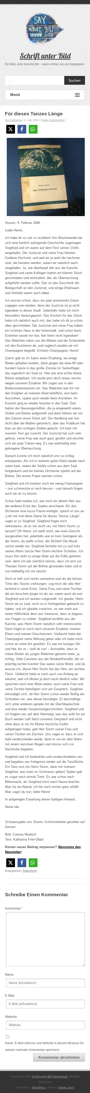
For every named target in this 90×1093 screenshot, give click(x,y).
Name (9, 974)
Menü (15, 95)
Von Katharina (13, 120)
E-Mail (9, 995)
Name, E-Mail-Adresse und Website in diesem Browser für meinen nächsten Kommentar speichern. (44, 1046)
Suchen (74, 80)
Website (11, 1017)
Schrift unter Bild (45, 55)
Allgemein (29, 871)
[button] (10, 129)
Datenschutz (60, 1076)
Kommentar (14, 908)
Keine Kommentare (53, 120)
